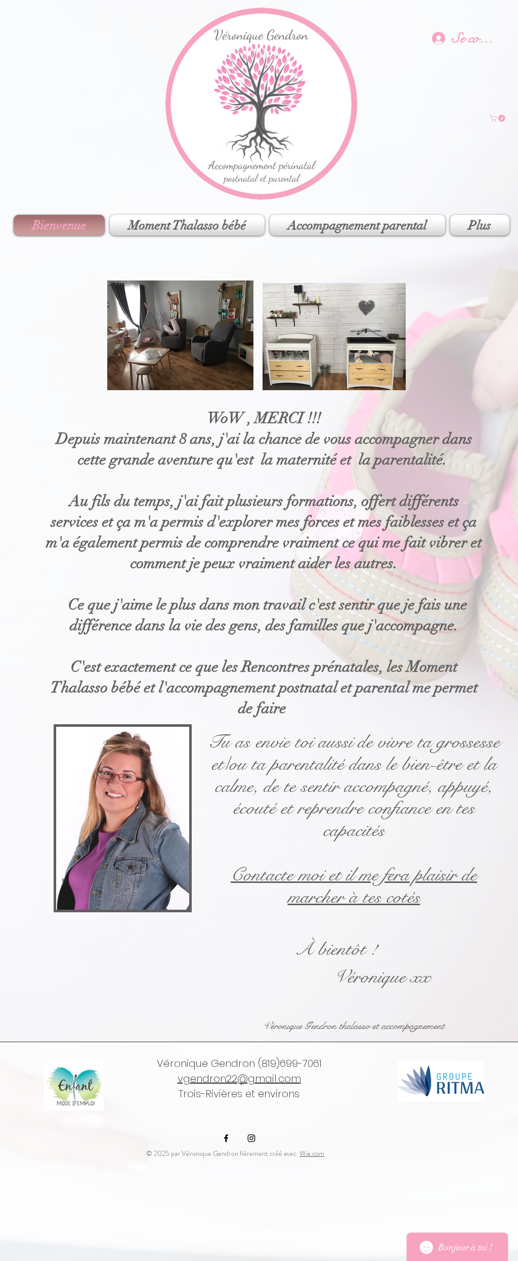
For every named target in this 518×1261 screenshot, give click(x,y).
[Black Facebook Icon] (226, 1138)
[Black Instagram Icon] (251, 1138)
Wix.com (311, 1153)
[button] (498, 118)
